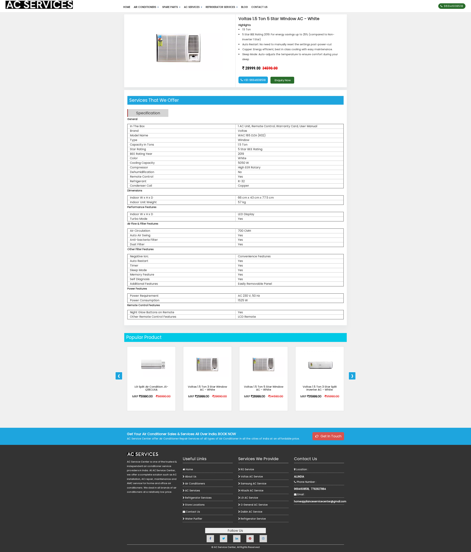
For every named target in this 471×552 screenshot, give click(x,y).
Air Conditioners (195, 483)
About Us (190, 476)
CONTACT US (260, 8)
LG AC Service (249, 498)
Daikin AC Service (251, 512)
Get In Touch (330, 436)
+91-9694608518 (254, 80)
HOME (127, 8)
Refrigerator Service (253, 519)
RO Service (247, 469)
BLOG (245, 8)
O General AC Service (254, 505)
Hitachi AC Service (252, 490)
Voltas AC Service (252, 476)
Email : (301, 494)
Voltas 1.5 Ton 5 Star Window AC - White (263, 388)
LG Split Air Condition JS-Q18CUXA (151, 388)
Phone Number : (306, 482)
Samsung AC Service (253, 483)
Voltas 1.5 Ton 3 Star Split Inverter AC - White (320, 388)
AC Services (192, 490)
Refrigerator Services (198, 498)
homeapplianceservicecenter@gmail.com (319, 501)
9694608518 (453, 6)
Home (189, 469)
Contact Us (193, 512)
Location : (301, 469)
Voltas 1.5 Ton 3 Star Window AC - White (207, 388)
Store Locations (195, 505)
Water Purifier (193, 519)
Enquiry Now (282, 80)
